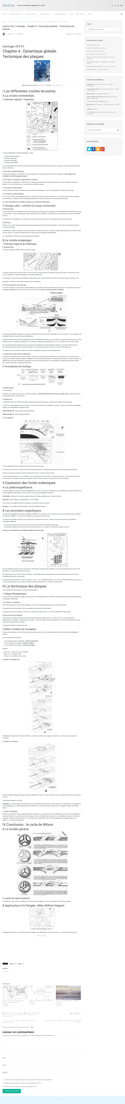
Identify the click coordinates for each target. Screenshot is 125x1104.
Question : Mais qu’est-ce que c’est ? (96, 48)
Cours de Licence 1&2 (17, 21)
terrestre (10, 1016)
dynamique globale (13, 1014)
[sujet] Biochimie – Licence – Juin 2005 (97, 69)
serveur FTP (42, 85)
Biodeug (8, 5)
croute (7, 1014)
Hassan (89, 112)
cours (4, 1014)
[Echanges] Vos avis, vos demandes (96, 54)
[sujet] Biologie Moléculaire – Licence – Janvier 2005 (101, 66)
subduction (35, 1014)
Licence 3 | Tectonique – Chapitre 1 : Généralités (40, 1000)
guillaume (20, 34)
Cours (9, 21)
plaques (30, 1014)
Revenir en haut (42, 935)
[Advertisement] (42, 40)
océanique (25, 1014)
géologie (20, 1014)
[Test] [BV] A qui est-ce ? (93, 45)
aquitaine (28, 1013)
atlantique (33, 1013)
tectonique (5, 1016)
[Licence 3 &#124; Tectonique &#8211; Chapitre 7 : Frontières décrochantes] (68, 993)
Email (4, 1065)
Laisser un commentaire (75, 34)
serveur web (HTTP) (56, 85)
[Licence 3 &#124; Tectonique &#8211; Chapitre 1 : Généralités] (41, 993)
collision (38, 1013)
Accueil (4, 21)
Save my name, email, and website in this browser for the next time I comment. (28, 1080)
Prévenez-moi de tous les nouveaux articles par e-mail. (20, 1086)
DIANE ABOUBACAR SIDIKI (94, 101)
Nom (4, 1058)
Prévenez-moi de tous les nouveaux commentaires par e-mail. (22, 1083)
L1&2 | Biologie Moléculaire (101, 93)
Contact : (106, 101)
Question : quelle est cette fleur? (95, 51)
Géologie (26, 21)
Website (5, 1072)
